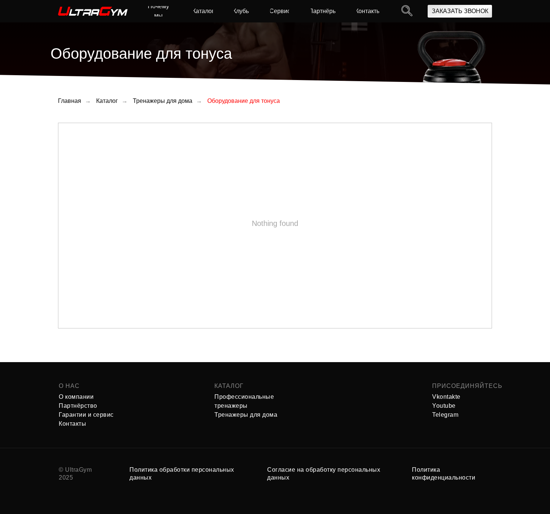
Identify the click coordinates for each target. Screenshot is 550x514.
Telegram (445, 414)
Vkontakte (446, 397)
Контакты (72, 423)
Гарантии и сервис (86, 414)
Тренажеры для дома (162, 101)
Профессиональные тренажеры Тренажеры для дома (245, 406)
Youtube (444, 406)
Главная (69, 101)
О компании (76, 397)
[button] (460, 11)
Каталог (107, 101)
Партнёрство (78, 406)
